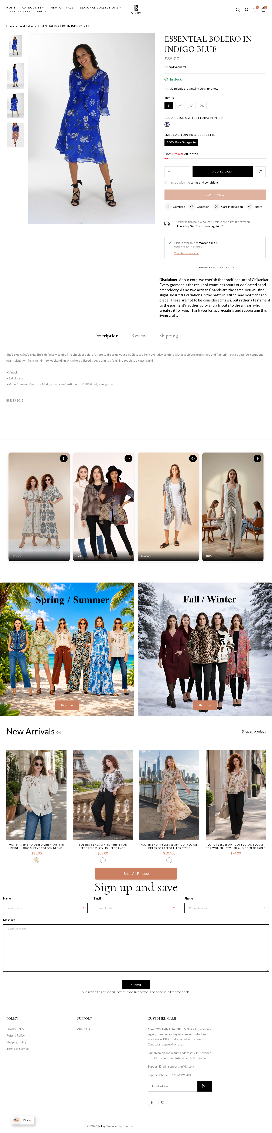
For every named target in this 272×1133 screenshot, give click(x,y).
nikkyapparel (177, 67)
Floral (169, 860)
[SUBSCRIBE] (204, 1086)
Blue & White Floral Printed (167, 124)
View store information (186, 253)
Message (9, 920)
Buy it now (215, 194)
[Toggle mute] (64, 458)
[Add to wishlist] (260, 171)
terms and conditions (205, 182)
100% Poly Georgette (181, 142)
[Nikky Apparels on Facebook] (152, 1102)
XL (202, 105)
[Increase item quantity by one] (186, 172)
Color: (193, 117)
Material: (189, 134)
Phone (188, 898)
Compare (179, 206)
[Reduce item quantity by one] (169, 172)
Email (97, 898)
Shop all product (254, 731)
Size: (169, 98)
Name (7, 898)
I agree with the (193, 182)
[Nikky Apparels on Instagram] (162, 1102)
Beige (36, 860)
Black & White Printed (103, 860)
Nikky (102, 1126)
